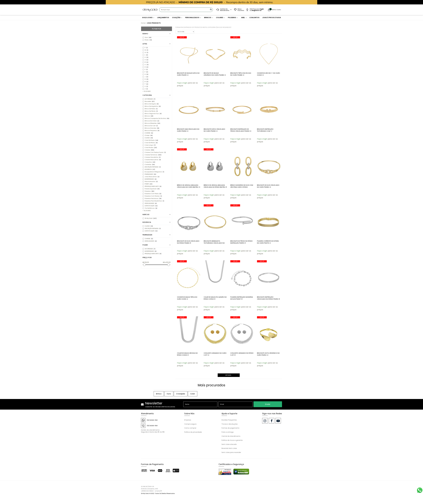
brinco (158, 393)
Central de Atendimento (231, 436)
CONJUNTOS (254, 17)
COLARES (219, 17)
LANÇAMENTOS (163, 17)
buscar (211, 9)
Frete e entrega (228, 432)
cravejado (180, 393)
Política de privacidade (193, 432)
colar (192, 393)
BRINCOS (207, 17)
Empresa (187, 420)
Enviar (267, 404)
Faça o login (182, 83)
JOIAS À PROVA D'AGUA (271, 17)
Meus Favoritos (241, 9)
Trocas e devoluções (230, 424)
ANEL (243, 17)
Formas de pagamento (230, 428)
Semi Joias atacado (229, 444)
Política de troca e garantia (232, 440)
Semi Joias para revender (231, 452)
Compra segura (190, 424)
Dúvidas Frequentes (229, 420)
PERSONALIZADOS (192, 17)
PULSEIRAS (232, 17)
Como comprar (190, 428)
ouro (169, 393)
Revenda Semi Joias (229, 448)
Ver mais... (228, 375)
